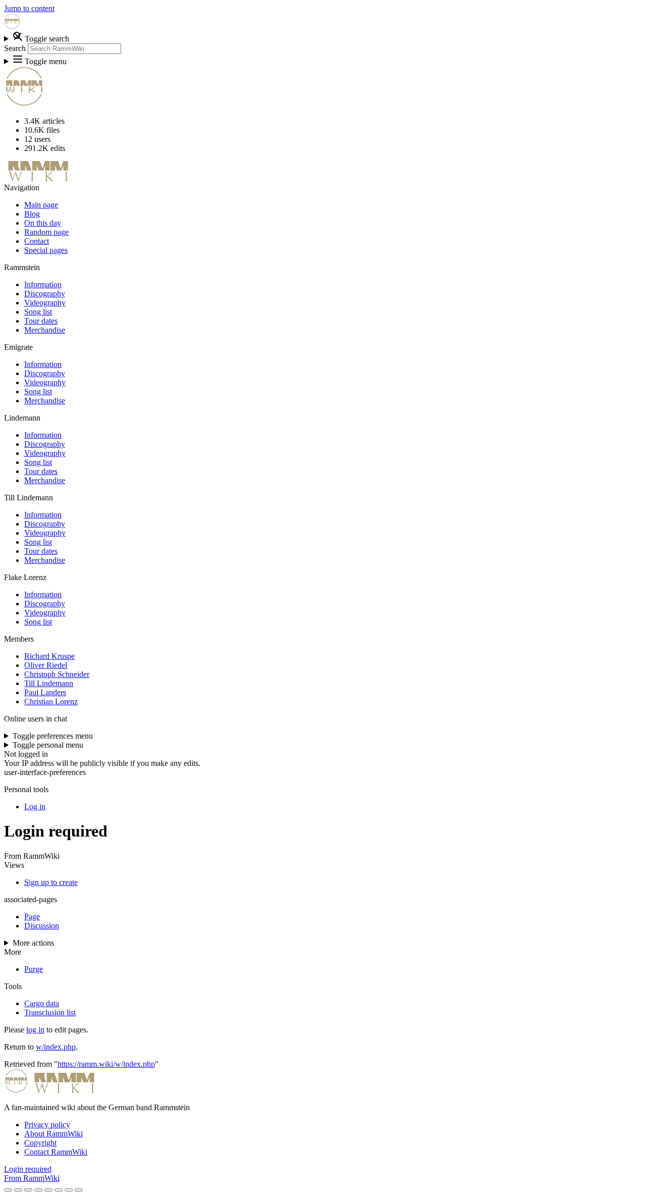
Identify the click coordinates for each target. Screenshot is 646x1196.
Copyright (40, 1142)
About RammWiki (53, 1133)
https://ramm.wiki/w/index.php (106, 1064)
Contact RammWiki (55, 1152)
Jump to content (29, 8)
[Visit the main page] (12, 26)
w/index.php (56, 1047)
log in (35, 1029)
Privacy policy (47, 1124)
